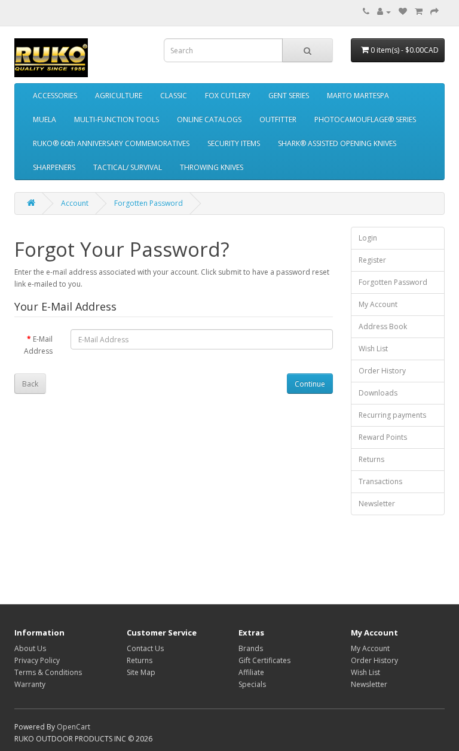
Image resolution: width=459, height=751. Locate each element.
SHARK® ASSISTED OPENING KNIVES (337, 143)
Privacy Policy (37, 660)
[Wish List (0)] (403, 12)
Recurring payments (392, 415)
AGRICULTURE (118, 95)
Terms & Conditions (48, 672)
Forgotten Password (148, 203)
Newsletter (377, 503)
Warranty (29, 684)
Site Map (141, 672)
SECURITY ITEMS (233, 143)
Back (30, 384)
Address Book (383, 326)
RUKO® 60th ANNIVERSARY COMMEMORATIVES (111, 143)
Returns (371, 459)
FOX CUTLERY (227, 95)
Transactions (380, 481)
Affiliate (251, 672)
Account (74, 203)
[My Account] (384, 12)
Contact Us (145, 648)
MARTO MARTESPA (358, 95)
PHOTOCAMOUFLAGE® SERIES (365, 119)
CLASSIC (173, 95)
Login (368, 238)
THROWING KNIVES (211, 167)
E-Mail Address (38, 345)
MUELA (44, 119)
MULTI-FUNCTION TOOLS (116, 119)
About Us (30, 648)
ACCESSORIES (55, 95)
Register (372, 260)
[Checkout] (434, 12)
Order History (382, 371)
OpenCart (73, 727)
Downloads (378, 393)
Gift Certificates (264, 660)
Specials (252, 684)
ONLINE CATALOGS (209, 119)
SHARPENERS (54, 167)
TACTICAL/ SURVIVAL (127, 167)
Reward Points (383, 437)
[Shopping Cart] (419, 12)
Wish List (373, 348)
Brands (250, 648)
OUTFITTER (277, 119)
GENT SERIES (288, 95)
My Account (378, 304)
